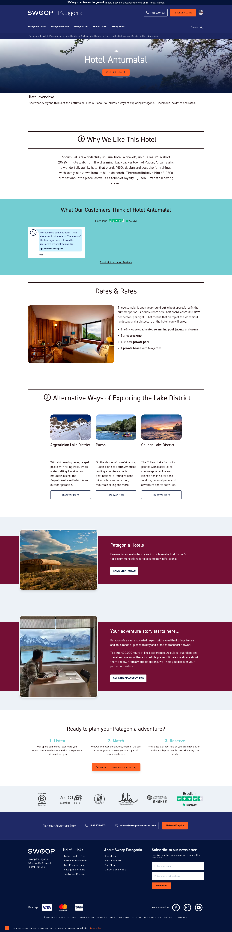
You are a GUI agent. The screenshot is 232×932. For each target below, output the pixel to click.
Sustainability (113, 860)
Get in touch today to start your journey (116, 767)
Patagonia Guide (60, 26)
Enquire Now (114, 72)
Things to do (81, 26)
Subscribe (161, 886)
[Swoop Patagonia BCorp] (42, 799)
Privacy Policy (123, 917)
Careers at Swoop (115, 869)
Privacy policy (94, 928)
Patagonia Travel (37, 36)
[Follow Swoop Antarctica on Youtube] (198, 907)
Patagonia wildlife (74, 869)
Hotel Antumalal (150, 36)
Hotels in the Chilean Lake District (122, 36)
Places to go (55, 36)
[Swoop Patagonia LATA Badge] (128, 799)
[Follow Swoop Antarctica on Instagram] (187, 907)
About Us (110, 855)
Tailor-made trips (74, 855)
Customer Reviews (75, 873)
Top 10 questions (74, 864)
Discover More (70, 494)
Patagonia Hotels (124, 571)
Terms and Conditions (105, 917)
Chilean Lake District (91, 36)
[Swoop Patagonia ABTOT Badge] (70, 799)
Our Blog (110, 864)
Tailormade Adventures (128, 678)
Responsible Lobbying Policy (176, 917)
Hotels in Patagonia (75, 860)
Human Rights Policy (152, 917)
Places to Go (100, 26)
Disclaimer (136, 917)
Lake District (71, 36)
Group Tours (118, 26)
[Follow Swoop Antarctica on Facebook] (176, 907)
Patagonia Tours (37, 26)
